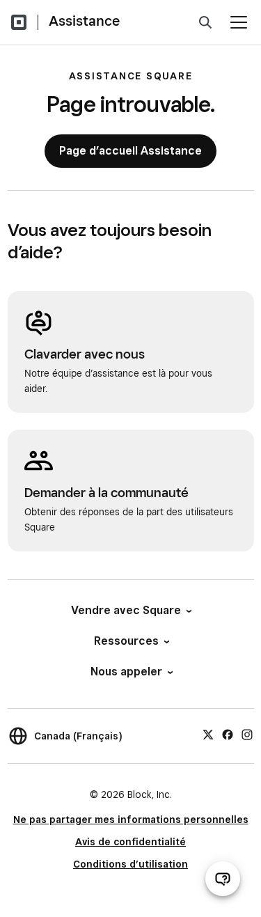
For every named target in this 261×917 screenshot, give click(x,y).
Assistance (84, 21)
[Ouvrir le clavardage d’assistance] (222, 878)
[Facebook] (228, 733)
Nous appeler (126, 671)
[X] (208, 733)
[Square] (18, 22)
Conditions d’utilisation (130, 864)
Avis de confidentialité (130, 841)
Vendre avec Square (126, 610)
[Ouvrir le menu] (238, 22)
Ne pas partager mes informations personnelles (130, 819)
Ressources (126, 641)
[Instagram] (247, 733)
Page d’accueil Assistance (130, 150)
